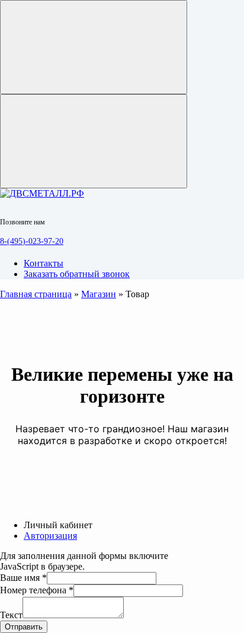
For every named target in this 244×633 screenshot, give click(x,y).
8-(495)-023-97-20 (31, 241)
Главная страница (36, 294)
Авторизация (50, 536)
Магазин (98, 294)
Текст (11, 615)
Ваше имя (23, 578)
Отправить (24, 626)
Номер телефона (36, 590)
